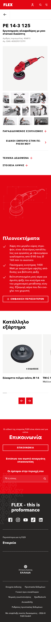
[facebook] (10, 520)
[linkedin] (41, 520)
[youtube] (25, 520)
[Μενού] (46, 5)
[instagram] (18, 520)
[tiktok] (33, 520)
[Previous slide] (21, 401)
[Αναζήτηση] (40, 5)
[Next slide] (29, 401)
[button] (25, 131)
